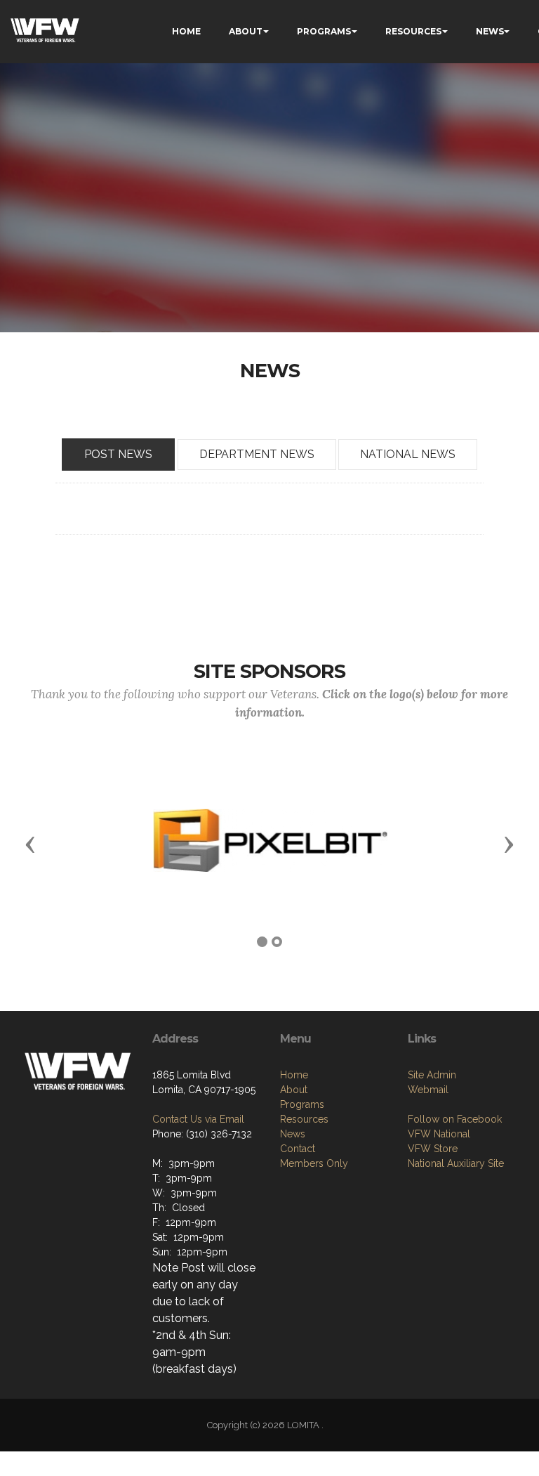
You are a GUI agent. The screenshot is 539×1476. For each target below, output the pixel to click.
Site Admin (432, 1074)
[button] (30, 843)
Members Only (314, 1163)
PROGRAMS (324, 31)
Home (294, 1074)
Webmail (428, 1089)
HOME (186, 31)
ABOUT (245, 31)
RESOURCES (413, 31)
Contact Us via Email (198, 1119)
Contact (297, 1148)
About (293, 1089)
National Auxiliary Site (456, 1163)
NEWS (490, 31)
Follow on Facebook (455, 1119)
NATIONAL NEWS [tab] (407, 454)
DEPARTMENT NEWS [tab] (256, 454)
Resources (304, 1119)
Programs (302, 1104)
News (292, 1133)
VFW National (439, 1133)
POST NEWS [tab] (118, 454)
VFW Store (433, 1148)
